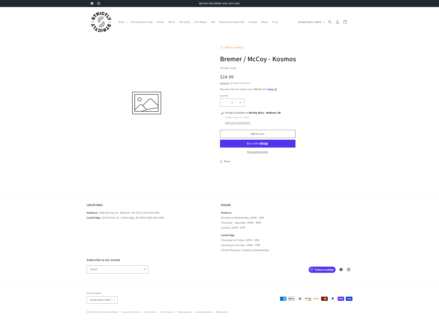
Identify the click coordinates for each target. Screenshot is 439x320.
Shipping (224, 83)
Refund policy (222, 312)
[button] (122, 22)
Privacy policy (150, 312)
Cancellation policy (204, 312)
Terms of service (167, 312)
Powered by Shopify (109, 312)
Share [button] (227, 161)
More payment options (257, 151)
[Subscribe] (144, 269)
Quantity (224, 95)
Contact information (131, 312)
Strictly (97, 312)
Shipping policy (185, 312)
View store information (238, 122)
